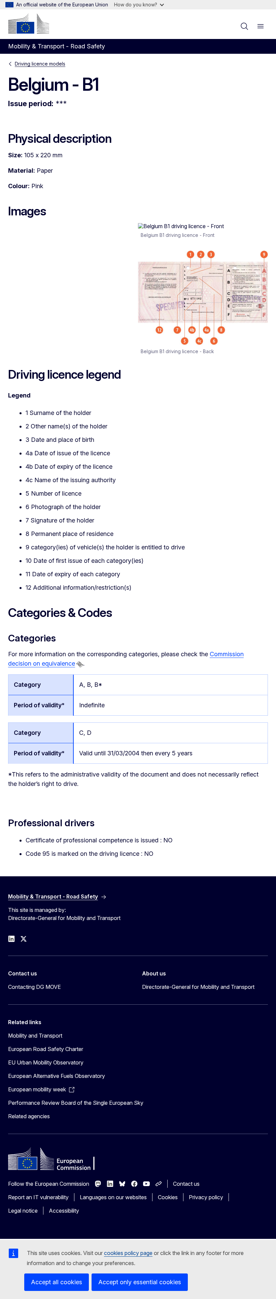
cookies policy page (128, 1253)
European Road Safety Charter (45, 1049)
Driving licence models (40, 64)
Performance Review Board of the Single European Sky (75, 1102)
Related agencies (29, 1116)
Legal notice (23, 1210)
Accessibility (64, 1210)
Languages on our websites (113, 1197)
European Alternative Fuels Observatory (56, 1076)
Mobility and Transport (35, 1035)
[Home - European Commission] (28, 23)
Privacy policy (206, 1197)
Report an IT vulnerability (38, 1197)
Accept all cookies (56, 1282)
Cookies (168, 1197)
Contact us (186, 1183)
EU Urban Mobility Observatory (45, 1062)
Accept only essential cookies (139, 1282)
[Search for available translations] (79, 664)
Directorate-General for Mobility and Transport (198, 986)
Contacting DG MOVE (34, 986)
